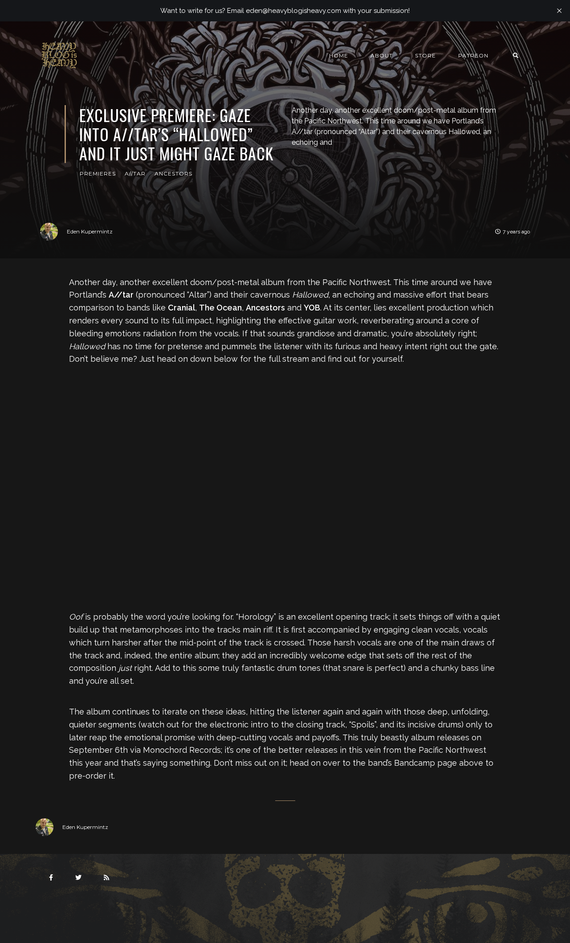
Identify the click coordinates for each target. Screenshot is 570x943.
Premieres (98, 173)
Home (338, 55)
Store (425, 55)
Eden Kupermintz (90, 231)
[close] (559, 11)
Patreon (473, 55)
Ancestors (173, 173)
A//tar (135, 173)
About (381, 55)
